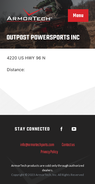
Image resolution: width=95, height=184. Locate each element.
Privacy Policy (49, 152)
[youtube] (74, 129)
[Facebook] (61, 129)
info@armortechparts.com (37, 145)
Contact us (68, 145)
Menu (78, 16)
